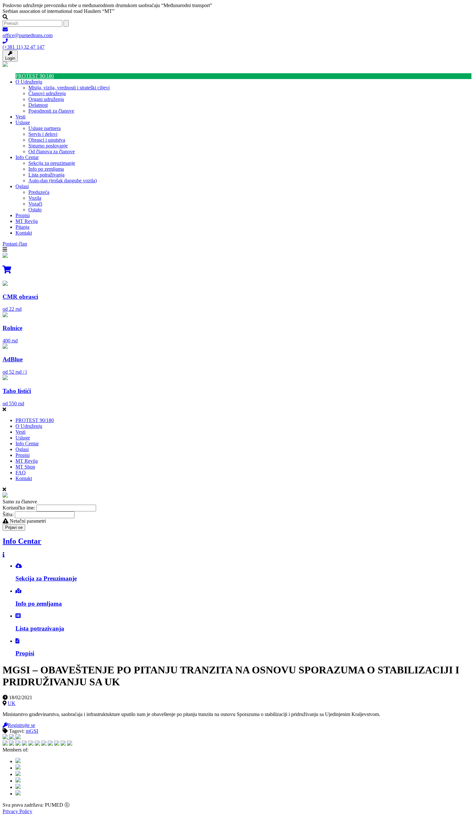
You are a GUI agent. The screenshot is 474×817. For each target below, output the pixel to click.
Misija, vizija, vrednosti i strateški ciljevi (69, 87)
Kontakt (23, 233)
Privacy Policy (17, 811)
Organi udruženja (46, 99)
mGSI (32, 731)
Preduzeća (38, 192)
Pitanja (22, 227)
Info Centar (27, 157)
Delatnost (38, 105)
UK (11, 703)
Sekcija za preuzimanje (51, 163)
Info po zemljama (46, 169)
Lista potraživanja (46, 174)
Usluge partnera (44, 128)
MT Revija (26, 221)
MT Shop (25, 466)
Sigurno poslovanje (48, 145)
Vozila (34, 198)
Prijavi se (14, 527)
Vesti (20, 116)
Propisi (22, 215)
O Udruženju (28, 82)
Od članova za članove (51, 151)
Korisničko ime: (19, 507)
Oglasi (22, 186)
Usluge (22, 122)
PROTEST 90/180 (34, 76)
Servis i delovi (42, 134)
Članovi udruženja (47, 93)
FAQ (20, 472)
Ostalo (35, 209)
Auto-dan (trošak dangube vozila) (62, 180)
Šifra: (8, 514)
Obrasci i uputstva (46, 140)
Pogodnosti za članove (51, 111)
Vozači (35, 204)
